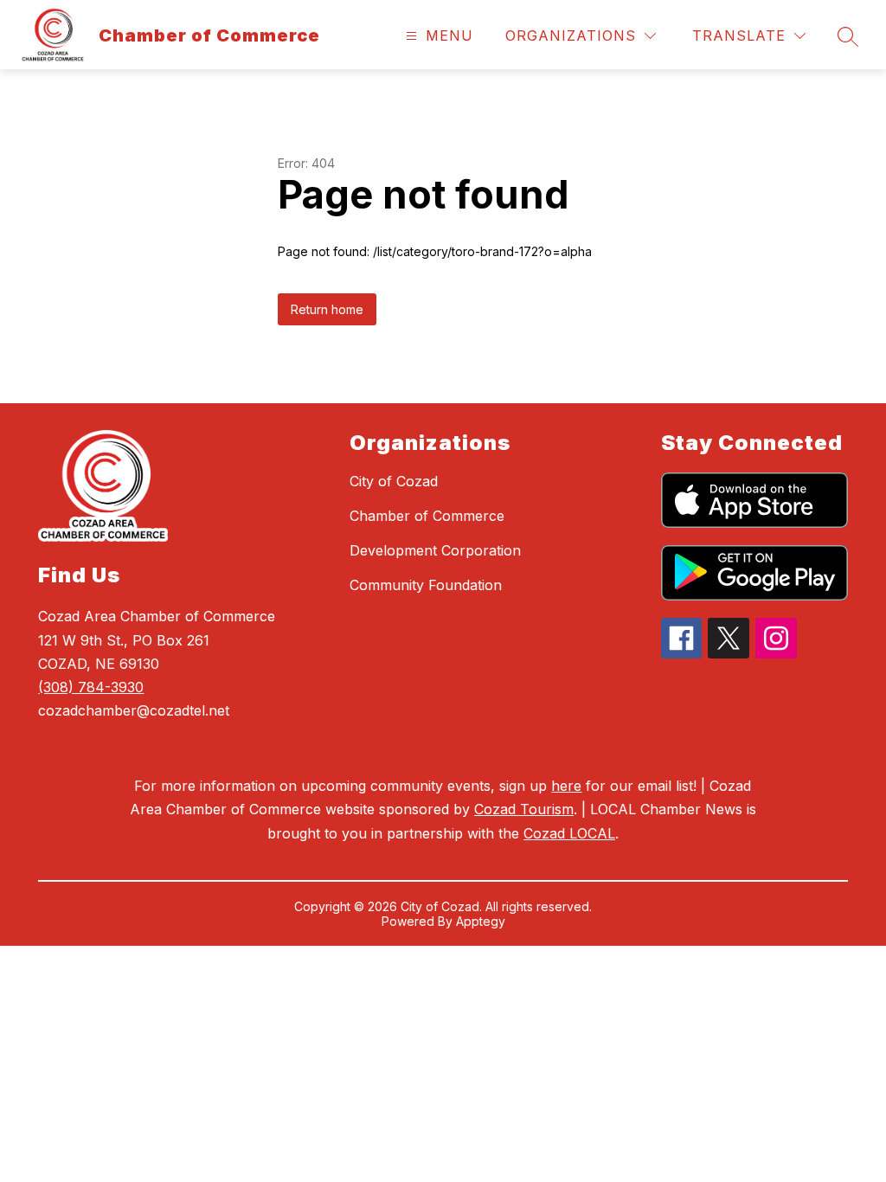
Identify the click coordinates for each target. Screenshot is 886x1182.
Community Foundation (426, 585)
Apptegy (480, 921)
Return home (327, 309)
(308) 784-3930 (91, 687)
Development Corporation (435, 550)
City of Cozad (394, 481)
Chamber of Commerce (427, 515)
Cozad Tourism (524, 809)
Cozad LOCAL (569, 833)
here (566, 785)
